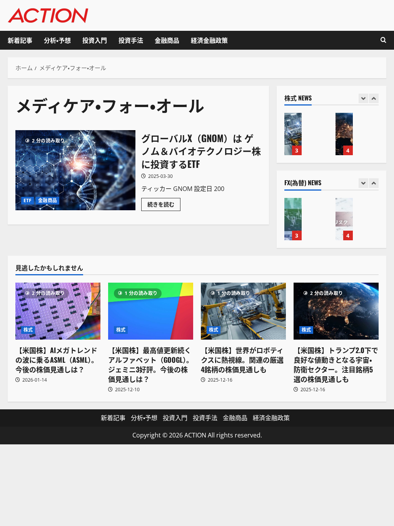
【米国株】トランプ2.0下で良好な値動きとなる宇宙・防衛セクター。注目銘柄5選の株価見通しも (344, 134)
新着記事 (20, 40)
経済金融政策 (209, 40)
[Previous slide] (363, 98)
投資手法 (131, 40)
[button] (383, 40)
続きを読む (163, 205)
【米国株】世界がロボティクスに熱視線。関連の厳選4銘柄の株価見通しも (293, 134)
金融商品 (167, 40)
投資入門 (94, 40)
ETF (27, 200)
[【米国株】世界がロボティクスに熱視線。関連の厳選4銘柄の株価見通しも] (243, 311)
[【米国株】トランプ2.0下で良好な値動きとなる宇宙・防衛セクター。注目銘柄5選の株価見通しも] (336, 311)
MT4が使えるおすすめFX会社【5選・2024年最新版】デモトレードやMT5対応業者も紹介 (293, 219)
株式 (28, 330)
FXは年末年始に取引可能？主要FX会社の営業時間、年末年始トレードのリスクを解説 (344, 219)
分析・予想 (57, 40)
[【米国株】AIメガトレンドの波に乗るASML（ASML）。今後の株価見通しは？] (57, 311)
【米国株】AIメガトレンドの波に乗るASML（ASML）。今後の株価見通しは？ (56, 359)
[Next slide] (374, 98)
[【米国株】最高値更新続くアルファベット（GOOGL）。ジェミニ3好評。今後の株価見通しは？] (150, 311)
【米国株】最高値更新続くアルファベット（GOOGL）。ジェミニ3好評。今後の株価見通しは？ (150, 364)
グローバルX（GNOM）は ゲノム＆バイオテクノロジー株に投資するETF (75, 170)
